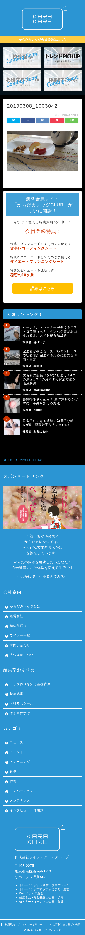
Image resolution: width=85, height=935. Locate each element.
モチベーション (22, 791)
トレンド (16, 752)
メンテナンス (20, 800)
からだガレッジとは (25, 606)
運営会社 (16, 616)
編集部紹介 (18, 626)
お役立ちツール (22, 703)
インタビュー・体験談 (27, 810)
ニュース (16, 742)
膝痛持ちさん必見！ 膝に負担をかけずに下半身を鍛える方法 (50, 401)
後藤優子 (39, 366)
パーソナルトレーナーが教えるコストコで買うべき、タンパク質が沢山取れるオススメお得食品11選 (50, 331)
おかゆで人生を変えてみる (42, 576)
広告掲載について (23, 655)
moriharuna (42, 390)
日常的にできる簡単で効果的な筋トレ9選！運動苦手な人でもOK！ (50, 423)
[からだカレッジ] (42, 31)
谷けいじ (39, 342)
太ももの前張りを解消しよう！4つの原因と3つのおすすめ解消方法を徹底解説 (49, 379)
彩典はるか (41, 431)
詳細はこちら (42, 288)
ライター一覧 (20, 635)
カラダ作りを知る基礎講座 (30, 684)
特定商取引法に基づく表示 (65, 924)
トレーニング (20, 761)
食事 (13, 771)
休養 (13, 781)
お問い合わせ (20, 645)
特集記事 (16, 693)
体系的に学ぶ (20, 713)
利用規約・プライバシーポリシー (23, 924)
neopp (38, 410)
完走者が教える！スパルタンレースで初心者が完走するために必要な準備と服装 (50, 355)
